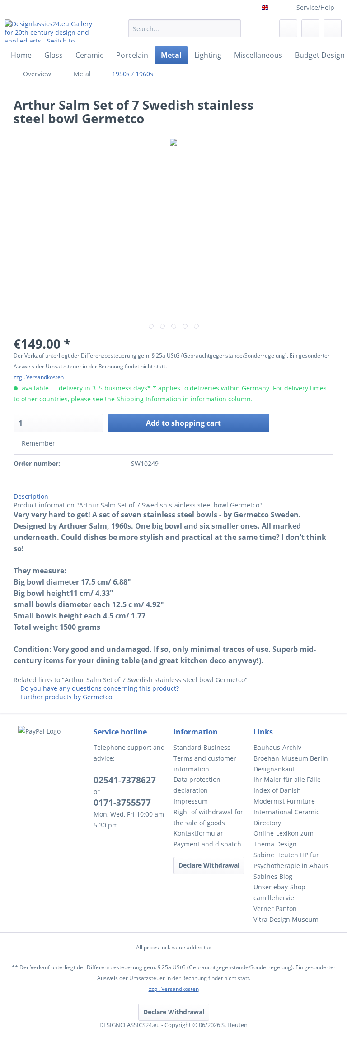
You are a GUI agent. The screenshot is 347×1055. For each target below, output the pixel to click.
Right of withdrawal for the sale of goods (208, 817)
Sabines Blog (272, 876)
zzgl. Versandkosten (39, 377)
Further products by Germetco (65, 696)
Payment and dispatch (207, 844)
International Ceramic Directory (286, 817)
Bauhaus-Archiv (277, 747)
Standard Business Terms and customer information (205, 758)
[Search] (232, 28)
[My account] (310, 28)
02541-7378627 (125, 780)
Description (31, 496)
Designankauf (274, 769)
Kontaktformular (198, 833)
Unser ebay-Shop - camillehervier (281, 892)
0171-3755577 (122, 803)
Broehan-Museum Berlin (290, 758)
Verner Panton (275, 908)
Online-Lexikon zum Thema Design (283, 838)
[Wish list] (288, 28)
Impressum (191, 801)
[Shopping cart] (333, 28)
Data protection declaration (197, 785)
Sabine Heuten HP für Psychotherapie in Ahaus (290, 860)
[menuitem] (184, 32)
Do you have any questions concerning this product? (99, 688)
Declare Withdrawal (208, 865)
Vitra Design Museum (286, 919)
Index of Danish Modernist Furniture (284, 795)
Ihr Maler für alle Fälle (287, 779)
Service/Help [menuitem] (315, 7)
